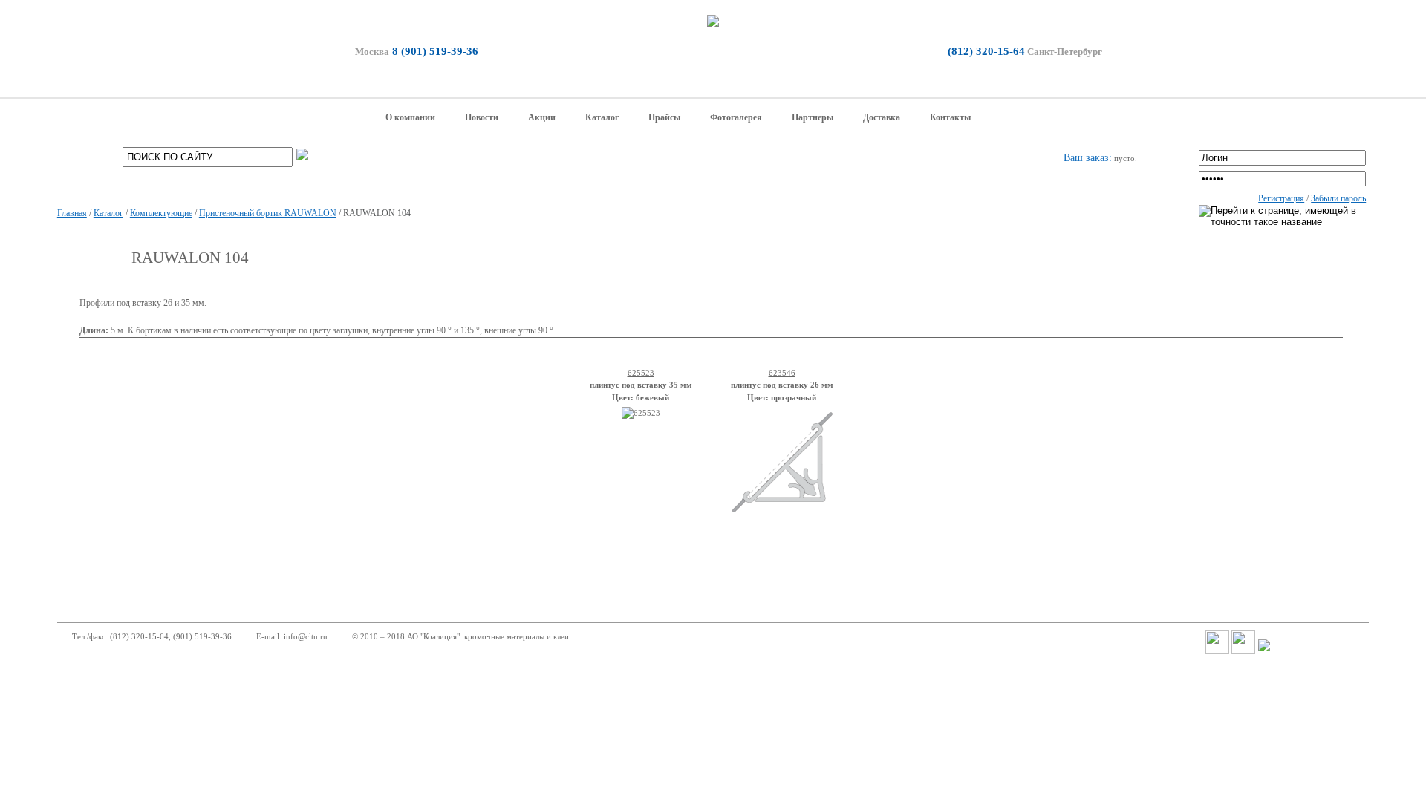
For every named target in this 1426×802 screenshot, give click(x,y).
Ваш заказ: (1088, 157)
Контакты (950, 117)
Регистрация (1281, 198)
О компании (410, 117)
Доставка (881, 117)
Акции (542, 117)
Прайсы (664, 117)
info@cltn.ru (306, 636)
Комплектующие (161, 213)
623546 (782, 372)
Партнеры (812, 117)
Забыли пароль (1338, 198)
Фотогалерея (736, 117)
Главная (72, 213)
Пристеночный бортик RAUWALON (267, 213)
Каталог (602, 117)
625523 (641, 372)
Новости (481, 117)
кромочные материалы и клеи (516, 636)
